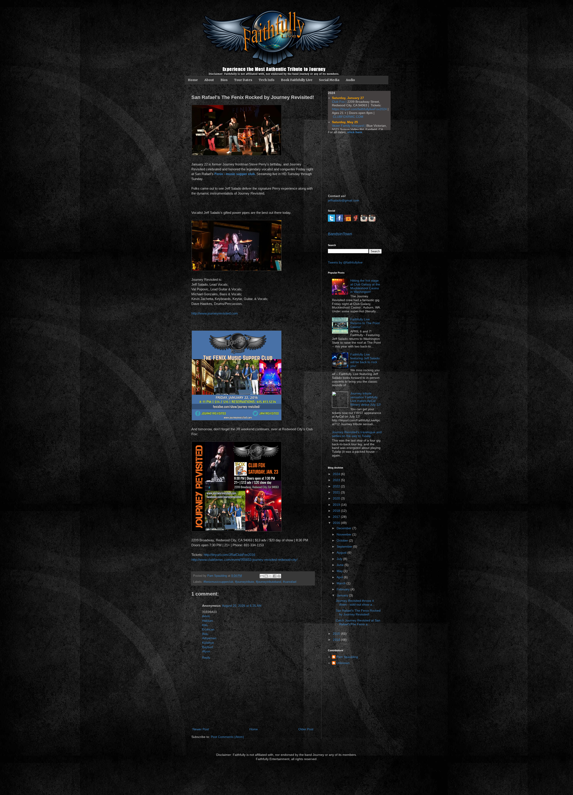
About (209, 80)
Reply (206, 657)
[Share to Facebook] (274, 576)
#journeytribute (244, 581)
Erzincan (208, 629)
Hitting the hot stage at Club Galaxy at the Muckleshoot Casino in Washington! (365, 286)
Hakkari (207, 620)
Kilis (205, 625)
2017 (337, 517)
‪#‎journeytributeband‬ (268, 581)
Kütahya (208, 642)
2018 (337, 510)
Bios (224, 80)
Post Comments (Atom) (227, 737)
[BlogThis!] (266, 576)
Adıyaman (209, 638)
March (341, 583)
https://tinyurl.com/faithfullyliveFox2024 (359, 109)
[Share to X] (270, 576)
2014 (337, 639)
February (344, 589)
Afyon (206, 651)
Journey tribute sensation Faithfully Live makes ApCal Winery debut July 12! (365, 399)
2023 (337, 480)
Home (193, 80)
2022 (337, 486)
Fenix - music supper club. (235, 174)
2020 (337, 498)
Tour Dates (243, 80)
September (345, 546)
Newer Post (200, 729)
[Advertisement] (350, 163)
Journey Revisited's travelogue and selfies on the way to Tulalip (357, 434)
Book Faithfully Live (296, 80)
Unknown (343, 663)
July (340, 559)
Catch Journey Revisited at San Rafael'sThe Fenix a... (358, 622)
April (340, 577)
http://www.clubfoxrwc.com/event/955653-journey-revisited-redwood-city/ (244, 559)
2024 (337, 474)
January (343, 595)
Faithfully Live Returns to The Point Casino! (365, 323)
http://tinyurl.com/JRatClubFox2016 (229, 555)
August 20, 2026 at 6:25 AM (241, 605)
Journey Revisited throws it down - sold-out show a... (355, 602)
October (343, 540)
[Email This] (262, 576)
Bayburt (207, 647)
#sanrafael (289, 581)
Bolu (205, 634)
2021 (337, 492)
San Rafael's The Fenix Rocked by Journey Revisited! (358, 612)
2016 (337, 523)
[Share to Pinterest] (279, 576)
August (342, 552)
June (340, 565)
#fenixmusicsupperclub (218, 581)
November (344, 534)
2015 (337, 633)
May (340, 571)
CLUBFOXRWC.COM (348, 116)
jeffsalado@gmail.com (343, 200)
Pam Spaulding (347, 657)
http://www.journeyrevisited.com (214, 313)
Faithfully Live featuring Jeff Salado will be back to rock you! (365, 360)
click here (354, 132)
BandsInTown (340, 234)
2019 (337, 504)
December (344, 528)
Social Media (329, 80)
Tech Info (266, 80)
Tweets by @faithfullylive (345, 262)
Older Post (305, 729)
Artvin (206, 616)
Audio (350, 80)
